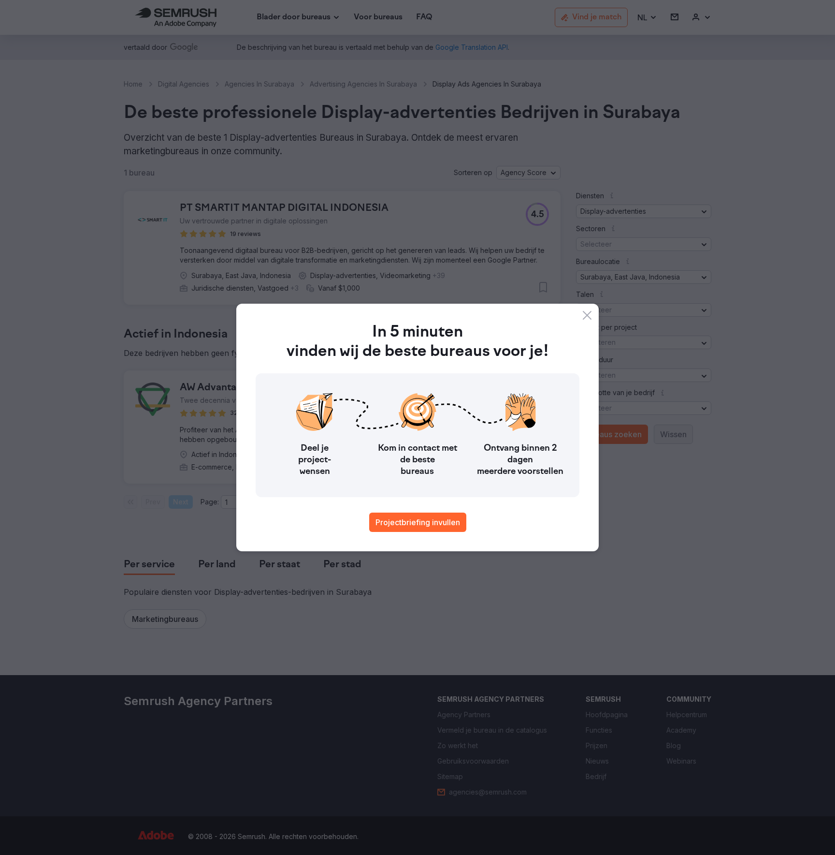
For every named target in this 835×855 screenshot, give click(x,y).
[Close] (587, 315)
